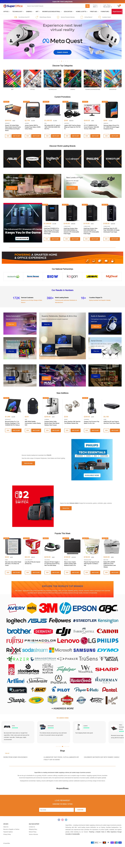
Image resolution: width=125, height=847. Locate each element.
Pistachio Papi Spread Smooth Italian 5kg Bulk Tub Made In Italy (91, 563)
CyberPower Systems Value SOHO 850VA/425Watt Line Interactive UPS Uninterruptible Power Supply (71, 231)
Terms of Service (33, 834)
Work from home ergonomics (15, 757)
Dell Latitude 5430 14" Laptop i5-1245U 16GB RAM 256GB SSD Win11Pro (52, 127)
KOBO (6, 559)
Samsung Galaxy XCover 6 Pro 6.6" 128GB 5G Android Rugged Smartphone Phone (111, 127)
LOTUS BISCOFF (28, 559)
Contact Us (32, 827)
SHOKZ (65, 419)
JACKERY (27, 123)
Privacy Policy (7, 834)
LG (84, 123)
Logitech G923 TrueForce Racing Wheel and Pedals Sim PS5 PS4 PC (72, 127)
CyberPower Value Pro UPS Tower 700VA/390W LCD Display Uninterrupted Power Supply (111, 230)
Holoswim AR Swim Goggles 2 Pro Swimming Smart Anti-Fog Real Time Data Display (51, 563)
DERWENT (7, 123)
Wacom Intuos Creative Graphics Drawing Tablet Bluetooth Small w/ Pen (70, 563)
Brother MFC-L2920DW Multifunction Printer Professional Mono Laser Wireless (110, 564)
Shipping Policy (33, 829)
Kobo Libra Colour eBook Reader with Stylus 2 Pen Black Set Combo (13, 563)
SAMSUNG (106, 123)
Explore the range (28, 463)
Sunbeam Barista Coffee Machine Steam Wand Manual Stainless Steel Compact (51, 423)
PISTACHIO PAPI (87, 559)
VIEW (8, 136)
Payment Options (8, 832)
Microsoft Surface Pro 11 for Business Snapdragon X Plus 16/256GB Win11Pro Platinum (12, 423)
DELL (45, 123)
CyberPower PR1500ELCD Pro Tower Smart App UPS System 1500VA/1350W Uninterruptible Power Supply (51, 231)
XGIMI (105, 419)
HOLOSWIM (47, 559)
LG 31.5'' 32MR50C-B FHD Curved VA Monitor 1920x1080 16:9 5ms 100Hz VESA (91, 127)
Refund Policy (32, 832)
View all (7, 753)
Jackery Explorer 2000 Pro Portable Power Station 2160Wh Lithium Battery (32, 127)
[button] (56, 746)
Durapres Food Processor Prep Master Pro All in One (91, 422)
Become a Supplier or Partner (11, 829)
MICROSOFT (8, 419)
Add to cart (16, 136)
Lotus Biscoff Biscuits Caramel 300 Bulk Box (32, 562)
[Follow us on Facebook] (59, 820)
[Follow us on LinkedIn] (66, 820)
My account (106, 6)
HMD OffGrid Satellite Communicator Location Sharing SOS (33, 423)
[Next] (121, 222)
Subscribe (80, 809)
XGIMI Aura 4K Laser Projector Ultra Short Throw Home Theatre (111, 422)
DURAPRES (86, 419)
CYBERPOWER (47, 226)
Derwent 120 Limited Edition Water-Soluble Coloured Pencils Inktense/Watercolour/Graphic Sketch (13, 128)
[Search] (87, 6)
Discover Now (66, 508)
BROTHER (106, 559)
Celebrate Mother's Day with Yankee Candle (101, 757)
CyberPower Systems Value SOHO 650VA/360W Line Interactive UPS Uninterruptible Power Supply (91, 231)
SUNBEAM (46, 419)
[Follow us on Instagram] (62, 820)
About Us (5, 827)
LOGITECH (66, 123)
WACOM (66, 559)
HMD (26, 419)
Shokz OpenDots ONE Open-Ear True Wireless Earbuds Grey (72, 422)
